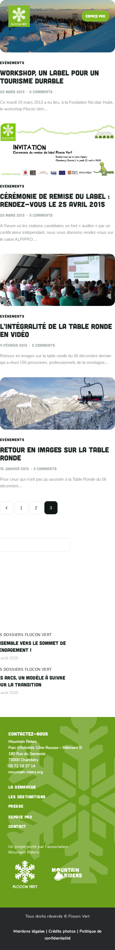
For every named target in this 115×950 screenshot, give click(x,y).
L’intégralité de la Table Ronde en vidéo (56, 330)
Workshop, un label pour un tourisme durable (49, 77)
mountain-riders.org (25, 772)
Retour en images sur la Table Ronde (54, 454)
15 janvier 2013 (14, 468)
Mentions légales (29, 931)
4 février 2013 (13, 345)
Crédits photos (63, 931)
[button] (75, 16)
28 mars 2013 (12, 91)
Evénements (12, 62)
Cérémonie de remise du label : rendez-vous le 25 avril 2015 (55, 200)
